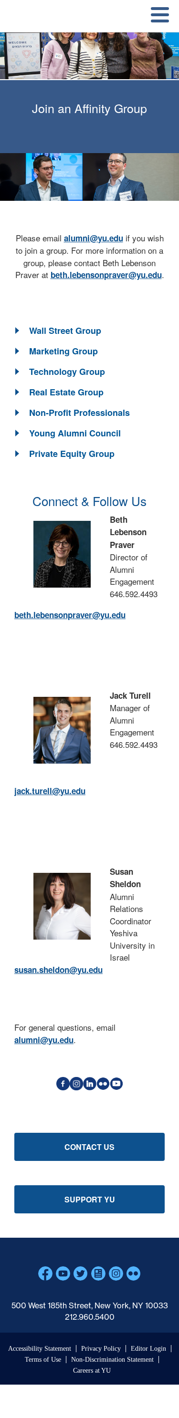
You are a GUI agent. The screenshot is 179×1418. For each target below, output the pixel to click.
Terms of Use (43, 1359)
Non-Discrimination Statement (112, 1359)
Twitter (81, 1273)
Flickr (133, 1273)
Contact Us (89, 1146)
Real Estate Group (66, 392)
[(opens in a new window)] (63, 1087)
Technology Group (67, 371)
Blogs (98, 1273)
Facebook (45, 1273)
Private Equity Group (72, 453)
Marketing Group (63, 351)
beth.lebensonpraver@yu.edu (106, 274)
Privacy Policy (101, 1348)
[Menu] (156, 16)
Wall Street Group (65, 330)
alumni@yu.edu (93, 238)
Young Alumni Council (75, 433)
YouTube (63, 1273)
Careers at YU (92, 1370)
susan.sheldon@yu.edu (58, 969)
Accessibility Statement (39, 1348)
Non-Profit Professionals (79, 412)
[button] (57, 331)
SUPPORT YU (89, 1199)
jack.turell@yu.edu (49, 791)
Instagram (116, 1273)
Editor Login (148, 1348)
